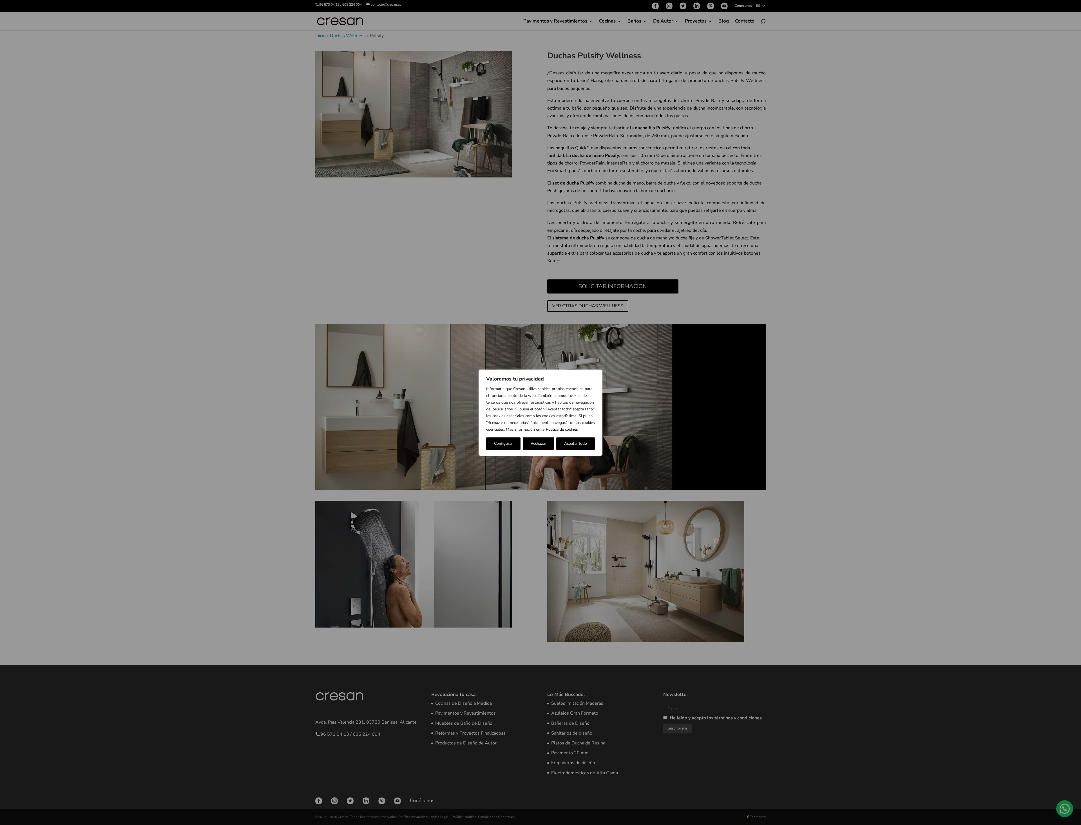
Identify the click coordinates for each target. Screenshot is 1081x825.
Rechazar (538, 443)
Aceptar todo (575, 443)
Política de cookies (562, 429)
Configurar (503, 443)
